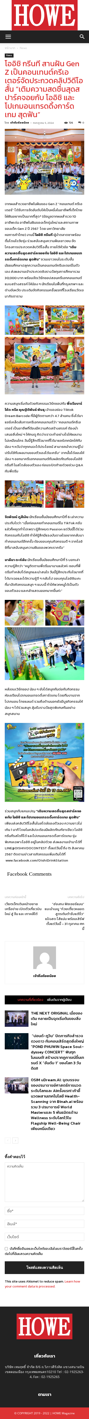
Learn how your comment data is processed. (42, 1284)
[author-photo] (44, 969)
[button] (8, 36)
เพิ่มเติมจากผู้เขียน (59, 1000)
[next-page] (15, 1140)
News (23, 48)
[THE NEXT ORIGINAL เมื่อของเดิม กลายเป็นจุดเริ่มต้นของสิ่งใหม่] (16, 1019)
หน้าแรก (10, 48)
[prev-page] (8, 1140)
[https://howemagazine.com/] (44, 15)
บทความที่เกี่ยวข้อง (30, 1000)
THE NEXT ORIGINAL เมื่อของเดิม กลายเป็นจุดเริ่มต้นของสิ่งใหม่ (56, 1018)
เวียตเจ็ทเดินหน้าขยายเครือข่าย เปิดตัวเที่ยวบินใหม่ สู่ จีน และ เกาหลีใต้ (23, 908)
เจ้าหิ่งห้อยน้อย (19, 122)
